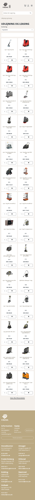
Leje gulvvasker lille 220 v (9, 331)
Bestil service (17, 432)
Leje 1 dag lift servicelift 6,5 (9, 203)
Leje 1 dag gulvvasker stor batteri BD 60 (26, 358)
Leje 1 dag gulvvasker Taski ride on (25, 383)
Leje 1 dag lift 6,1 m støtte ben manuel (26, 178)
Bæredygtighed (5, 430)
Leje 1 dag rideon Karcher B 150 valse (9, 101)
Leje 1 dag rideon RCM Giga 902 (9, 76)
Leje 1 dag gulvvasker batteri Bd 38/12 (26, 332)
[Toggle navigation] (31, 6)
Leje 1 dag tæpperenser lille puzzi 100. (9, 281)
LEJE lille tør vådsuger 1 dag (25, 280)
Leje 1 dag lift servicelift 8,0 (26, 203)
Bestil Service (29, 430)
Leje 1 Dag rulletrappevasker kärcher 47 (9, 256)
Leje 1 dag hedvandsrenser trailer (9, 178)
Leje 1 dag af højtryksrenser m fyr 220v (9, 127)
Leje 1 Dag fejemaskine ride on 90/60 (9, 153)
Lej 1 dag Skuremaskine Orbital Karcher (25, 101)
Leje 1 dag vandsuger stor (26, 306)
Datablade (17, 428)
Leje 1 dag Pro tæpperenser (25, 229)
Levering (3, 432)
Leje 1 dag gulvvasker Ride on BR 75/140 (9, 383)
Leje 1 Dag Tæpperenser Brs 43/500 (26, 255)
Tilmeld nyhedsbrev (17, 438)
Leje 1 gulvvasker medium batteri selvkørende (9, 358)
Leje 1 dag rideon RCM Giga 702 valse (25, 76)
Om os (3, 428)
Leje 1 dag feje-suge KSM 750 (26, 153)
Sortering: (4, 27)
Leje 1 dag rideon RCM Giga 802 (25, 50)
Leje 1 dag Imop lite (9, 49)
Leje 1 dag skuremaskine (9, 306)
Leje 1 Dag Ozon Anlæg (9, 229)
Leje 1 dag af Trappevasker (25, 126)
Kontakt (16, 430)
